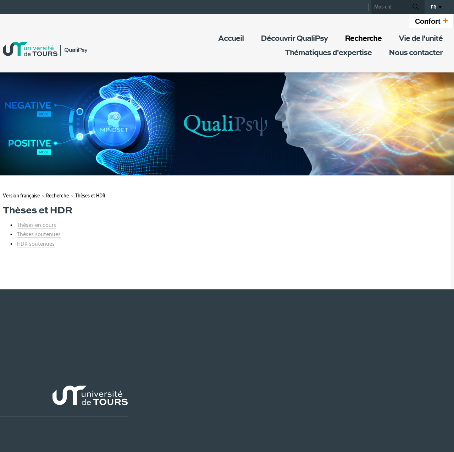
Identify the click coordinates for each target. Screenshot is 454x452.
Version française (21, 196)
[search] (389, 7)
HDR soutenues (36, 244)
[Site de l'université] (64, 401)
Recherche (57, 196)
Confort (431, 20)
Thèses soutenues (39, 234)
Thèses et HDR (90, 196)
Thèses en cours (36, 225)
